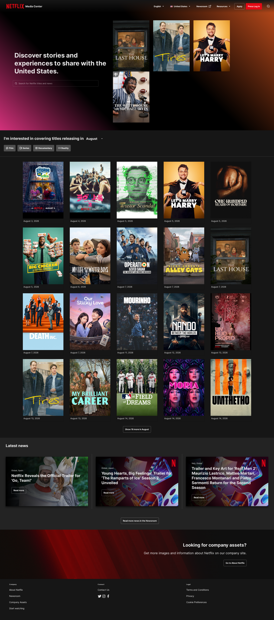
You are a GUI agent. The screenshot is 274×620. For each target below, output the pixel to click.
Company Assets (18, 602)
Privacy (190, 596)
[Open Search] (268, 6)
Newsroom (14, 596)
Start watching (16, 608)
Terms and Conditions (197, 589)
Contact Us (103, 589)
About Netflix (16, 589)
